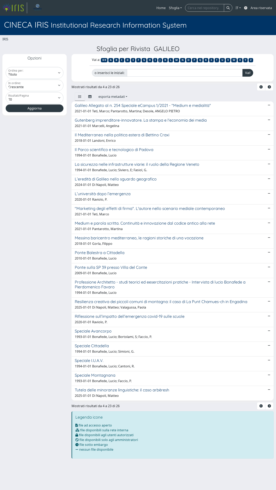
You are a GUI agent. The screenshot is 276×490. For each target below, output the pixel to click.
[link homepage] (14, 7)
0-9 (104, 60)
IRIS (5, 39)
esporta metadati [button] (111, 96)
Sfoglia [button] (174, 8)
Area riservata (261, 8)
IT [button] (237, 8)
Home (161, 8)
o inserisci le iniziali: (109, 73)
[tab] (80, 96)
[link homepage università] (37, 7)
